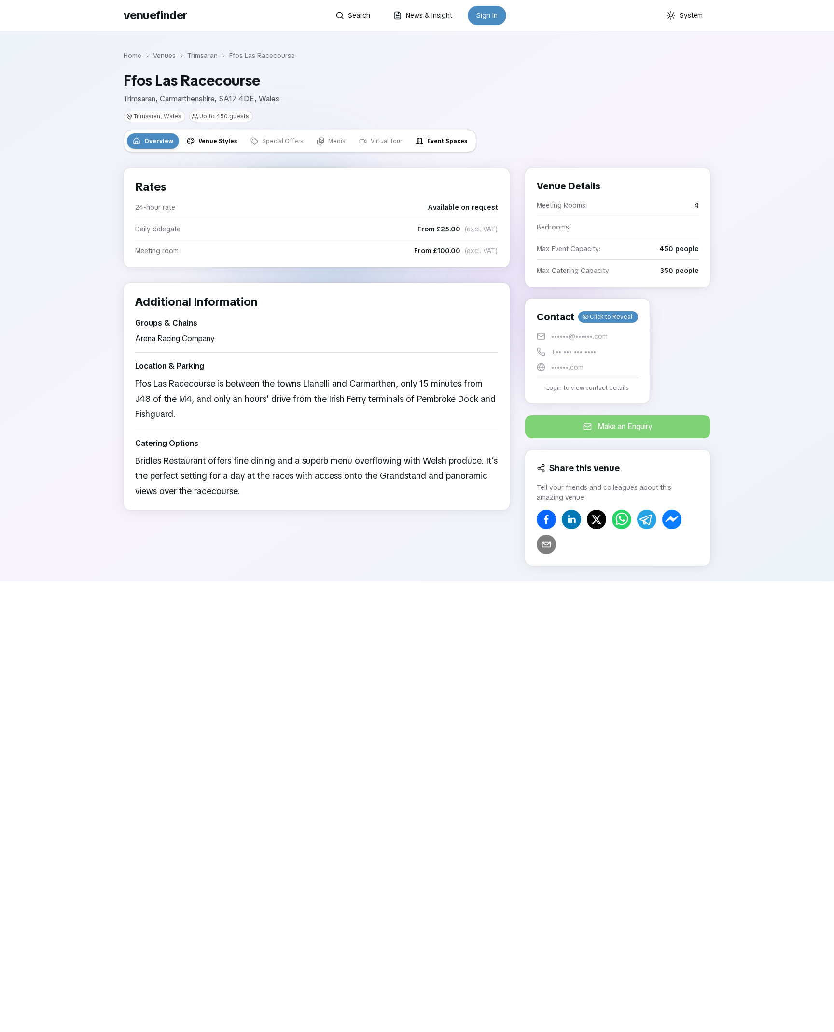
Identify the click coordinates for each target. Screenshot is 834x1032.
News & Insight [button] (429, 15)
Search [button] (359, 15)
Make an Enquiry (625, 426)
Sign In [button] (487, 15)
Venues (164, 55)
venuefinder (155, 15)
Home (132, 55)
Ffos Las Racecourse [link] (262, 55)
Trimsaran (202, 55)
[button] (587, 351)
